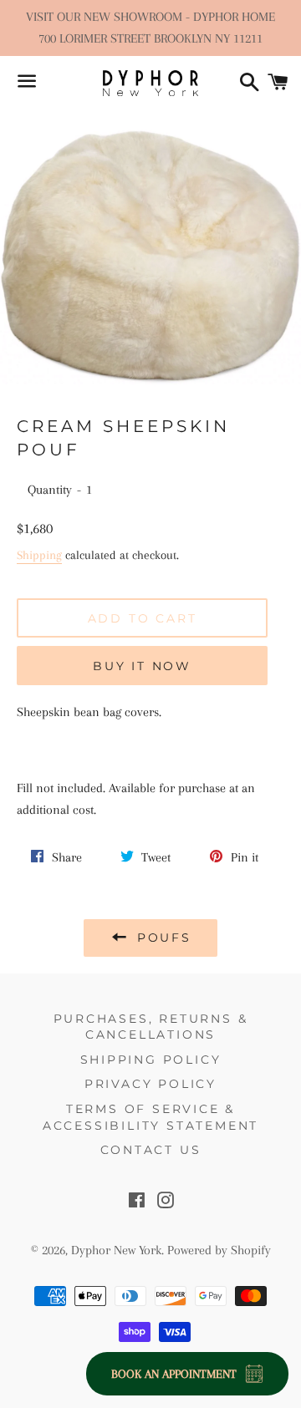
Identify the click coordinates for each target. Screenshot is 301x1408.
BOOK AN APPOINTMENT (174, 1373)
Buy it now (142, 666)
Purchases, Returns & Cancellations (151, 1027)
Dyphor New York (116, 1250)
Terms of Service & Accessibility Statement (150, 1117)
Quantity (50, 489)
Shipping (39, 555)
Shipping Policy (151, 1059)
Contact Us (151, 1149)
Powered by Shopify (219, 1250)
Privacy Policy (150, 1083)
